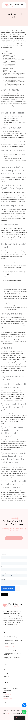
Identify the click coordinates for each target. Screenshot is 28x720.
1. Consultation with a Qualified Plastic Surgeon (14, 62)
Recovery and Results (8, 68)
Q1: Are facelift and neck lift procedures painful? (14, 73)
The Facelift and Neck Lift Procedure (12, 67)
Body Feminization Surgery (11, 637)
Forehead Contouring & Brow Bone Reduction (13, 654)
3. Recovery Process (9, 65)
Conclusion (5, 70)
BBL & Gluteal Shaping (10, 650)
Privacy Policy (7, 673)
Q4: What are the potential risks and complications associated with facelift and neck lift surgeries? (15, 81)
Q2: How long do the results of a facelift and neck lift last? (15, 75)
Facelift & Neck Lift (9, 646)
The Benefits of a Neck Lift (9, 58)
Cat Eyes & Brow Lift (9, 643)
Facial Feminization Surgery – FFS (13, 640)
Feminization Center (18, 710)
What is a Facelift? (7, 53)
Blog (5, 669)
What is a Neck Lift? (8, 56)
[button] (22, 5)
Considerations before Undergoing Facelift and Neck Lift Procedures (13, 60)
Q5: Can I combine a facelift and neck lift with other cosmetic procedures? (14, 85)
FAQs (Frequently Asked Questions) (11, 71)
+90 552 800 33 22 (7, 694)
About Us (6, 676)
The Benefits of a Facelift (9, 55)
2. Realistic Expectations (10, 64)
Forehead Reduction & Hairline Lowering (12, 658)
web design (8, 713)
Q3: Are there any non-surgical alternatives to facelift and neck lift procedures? (14, 78)
